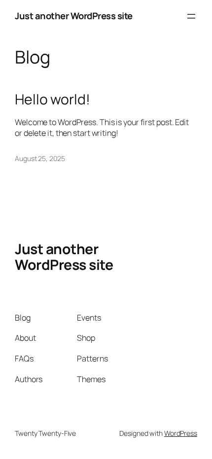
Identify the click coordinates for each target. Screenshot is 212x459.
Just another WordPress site (74, 15)
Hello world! (52, 99)
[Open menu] (191, 16)
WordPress (180, 433)
